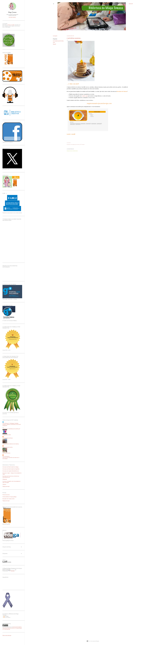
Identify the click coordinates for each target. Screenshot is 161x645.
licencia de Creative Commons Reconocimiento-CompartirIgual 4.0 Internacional (12, 628)
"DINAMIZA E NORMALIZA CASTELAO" (11, 428)
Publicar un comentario (72, 150)
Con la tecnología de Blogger (94, 641)
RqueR (54, 44)
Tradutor (4, 484)
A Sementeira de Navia (8, 438)
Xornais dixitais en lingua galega (9, 496)
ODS (54, 42)
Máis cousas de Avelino (8, 447)
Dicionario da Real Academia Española (11, 469)
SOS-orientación (6, 456)
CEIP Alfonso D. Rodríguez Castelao (10, 423)
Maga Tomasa (12, 12)
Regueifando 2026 (7, 434)
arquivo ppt (85, 95)
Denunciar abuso (7, 635)
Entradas (6, 616)
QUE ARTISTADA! (6, 453)
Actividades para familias (58, 40)
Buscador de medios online (8, 498)
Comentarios (7, 617)
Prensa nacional (6, 494)
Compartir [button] (55, 35)
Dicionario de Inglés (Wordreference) (11, 471)
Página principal (6, 486)
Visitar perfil (12, 17)
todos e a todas (11, 24)
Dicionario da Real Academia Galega (10, 467)
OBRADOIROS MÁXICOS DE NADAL (11, 444)
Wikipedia (5, 479)
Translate (13, 571)
